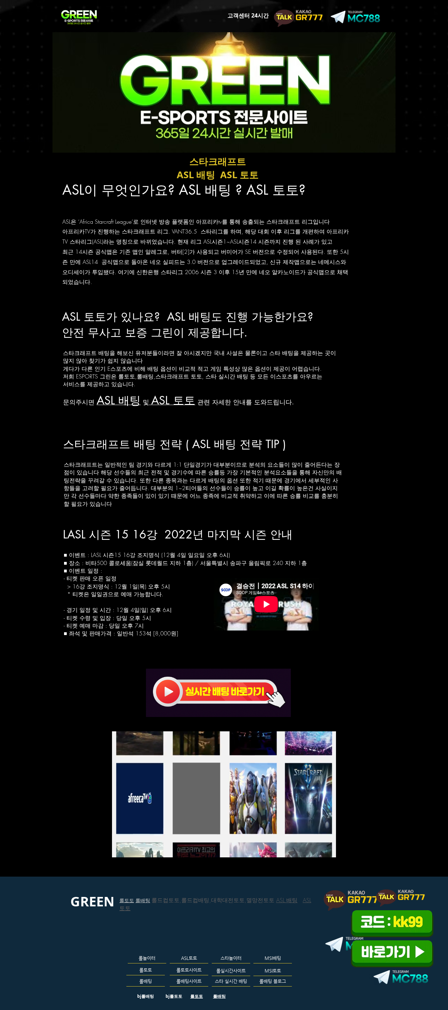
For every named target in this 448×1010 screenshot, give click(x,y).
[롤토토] (197, 12)
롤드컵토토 (166, 900)
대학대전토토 (228, 900)
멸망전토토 (261, 900)
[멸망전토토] (207, 12)
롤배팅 (142, 900)
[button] (327, 849)
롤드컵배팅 (195, 900)
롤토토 (126, 900)
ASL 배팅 (287, 900)
